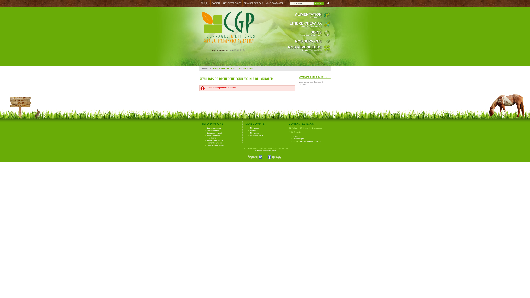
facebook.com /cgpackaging (276, 157)
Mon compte (254, 128)
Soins (312, 33)
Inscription (254, 130)
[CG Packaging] (228, 28)
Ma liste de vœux (256, 135)
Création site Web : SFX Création (265, 150)
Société (216, 3)
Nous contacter (275, 3)
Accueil (205, 3)
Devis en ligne (298, 139)
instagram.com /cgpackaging (253, 157)
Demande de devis (253, 3)
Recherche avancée (214, 143)
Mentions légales (213, 135)
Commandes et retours (215, 145)
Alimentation (308, 15)
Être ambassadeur (214, 128)
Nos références (232, 3)
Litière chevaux (306, 24)
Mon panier (254, 133)
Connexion (328, 3)
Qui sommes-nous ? (214, 133)
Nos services (308, 41)
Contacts (296, 136)
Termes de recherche (215, 140)
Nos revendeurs (305, 48)
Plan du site (211, 138)
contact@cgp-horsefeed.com (309, 141)
